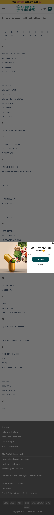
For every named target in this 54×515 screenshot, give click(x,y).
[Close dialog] (53, 243)
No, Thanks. (40, 264)
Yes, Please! (40, 259)
